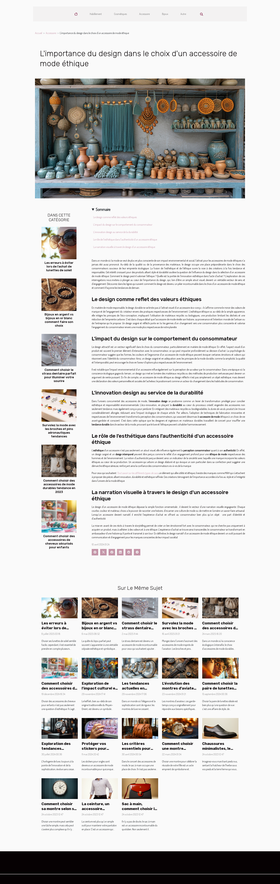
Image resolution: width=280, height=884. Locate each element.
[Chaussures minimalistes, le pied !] (220, 728)
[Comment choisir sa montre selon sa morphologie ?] (59, 788)
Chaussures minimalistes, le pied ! (216, 748)
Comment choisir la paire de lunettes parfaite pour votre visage (220, 690)
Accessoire (144, 14)
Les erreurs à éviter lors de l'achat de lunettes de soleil (59, 266)
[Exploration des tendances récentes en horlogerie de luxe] (59, 728)
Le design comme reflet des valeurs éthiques (115, 217)
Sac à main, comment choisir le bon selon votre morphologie (139, 811)
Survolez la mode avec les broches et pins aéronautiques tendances (59, 430)
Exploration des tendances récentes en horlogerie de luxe (58, 750)
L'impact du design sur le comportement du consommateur (122, 224)
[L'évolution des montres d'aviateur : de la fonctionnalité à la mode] (180, 667)
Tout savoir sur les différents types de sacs (137, 473)
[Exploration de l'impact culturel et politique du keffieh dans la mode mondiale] (100, 667)
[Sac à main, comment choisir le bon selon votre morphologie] (140, 788)
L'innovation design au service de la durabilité (115, 232)
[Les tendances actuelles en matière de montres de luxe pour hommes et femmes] (140, 667)
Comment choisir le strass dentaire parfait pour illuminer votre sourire (59, 375)
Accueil (38, 33)
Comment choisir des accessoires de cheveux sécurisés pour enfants (59, 541)
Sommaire (103, 209)
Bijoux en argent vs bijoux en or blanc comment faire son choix (59, 320)
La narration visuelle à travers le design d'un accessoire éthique (124, 247)
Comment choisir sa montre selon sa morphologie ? (58, 809)
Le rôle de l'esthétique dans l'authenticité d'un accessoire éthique (125, 239)
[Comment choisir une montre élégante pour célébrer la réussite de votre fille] (180, 728)
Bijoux (165, 14)
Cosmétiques (120, 14)
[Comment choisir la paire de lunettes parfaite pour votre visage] (220, 667)
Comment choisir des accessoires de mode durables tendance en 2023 (59, 486)
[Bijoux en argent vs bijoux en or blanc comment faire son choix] (58, 294)
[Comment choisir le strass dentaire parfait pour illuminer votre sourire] (58, 349)
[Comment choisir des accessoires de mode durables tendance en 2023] (58, 460)
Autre (183, 14)
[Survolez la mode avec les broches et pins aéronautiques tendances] (58, 405)
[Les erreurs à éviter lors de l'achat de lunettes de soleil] (58, 242)
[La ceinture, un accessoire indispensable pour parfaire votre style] (100, 788)
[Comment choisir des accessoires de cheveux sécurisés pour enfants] (58, 516)
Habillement (96, 14)
